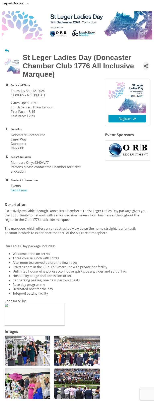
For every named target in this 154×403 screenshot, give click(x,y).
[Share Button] (146, 66)
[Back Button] (7, 50)
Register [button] (125, 118)
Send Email (19, 190)
